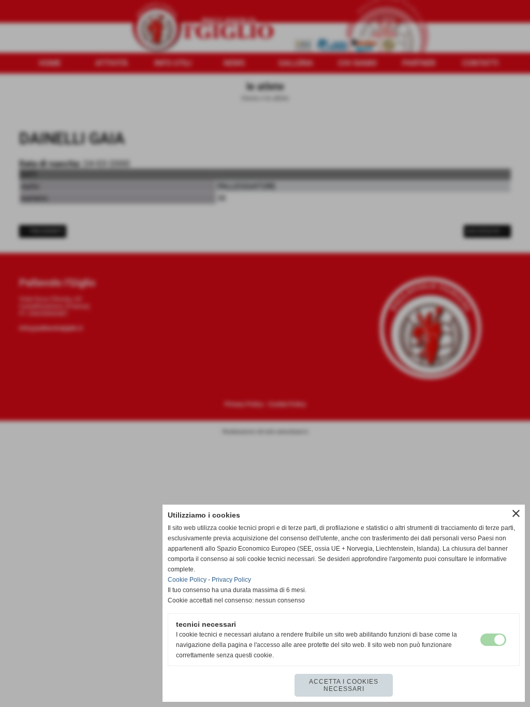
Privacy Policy (231, 579)
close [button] (516, 513)
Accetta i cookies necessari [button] (343, 685)
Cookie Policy (187, 579)
